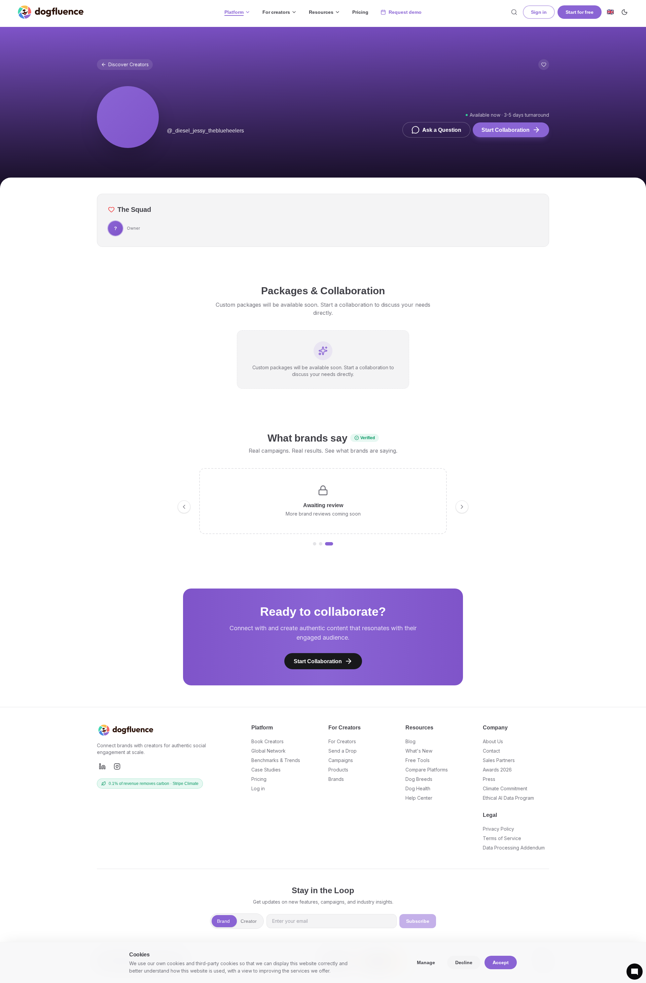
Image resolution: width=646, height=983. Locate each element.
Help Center (418, 798)
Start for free (580, 12)
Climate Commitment (505, 788)
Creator (249, 921)
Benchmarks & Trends (275, 760)
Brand (223, 921)
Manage (426, 962)
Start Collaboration (505, 129)
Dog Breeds (418, 779)
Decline (463, 962)
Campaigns (340, 760)
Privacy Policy (498, 829)
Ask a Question (441, 129)
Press (489, 779)
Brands (336, 779)
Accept (501, 962)
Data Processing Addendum (514, 847)
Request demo (405, 12)
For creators (276, 12)
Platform (234, 12)
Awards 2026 (497, 769)
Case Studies (266, 769)
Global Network (268, 751)
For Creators (342, 741)
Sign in (539, 12)
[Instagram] (117, 766)
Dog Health (417, 788)
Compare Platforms (426, 769)
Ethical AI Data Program (508, 798)
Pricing (360, 12)
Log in (258, 788)
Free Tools (417, 760)
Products (338, 769)
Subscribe (417, 921)
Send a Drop (342, 751)
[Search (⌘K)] (514, 12)
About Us (493, 741)
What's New (418, 751)
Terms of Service (502, 838)
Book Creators (267, 741)
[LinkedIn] (102, 766)
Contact (491, 751)
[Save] (543, 64)
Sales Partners (499, 760)
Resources (321, 12)
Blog (410, 741)
